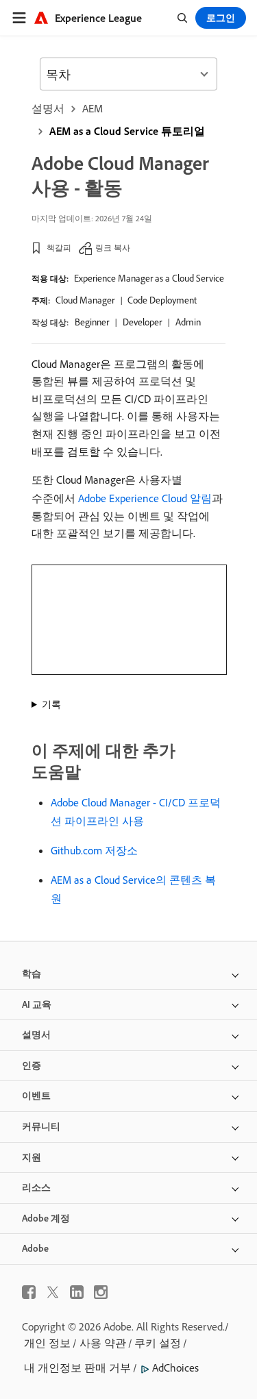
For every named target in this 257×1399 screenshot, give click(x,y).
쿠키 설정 (157, 1343)
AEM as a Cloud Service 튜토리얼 (127, 131)
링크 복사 (112, 248)
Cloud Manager (85, 300)
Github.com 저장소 (94, 850)
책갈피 (59, 248)
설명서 (48, 108)
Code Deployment (162, 300)
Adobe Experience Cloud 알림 (145, 498)
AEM (92, 108)
